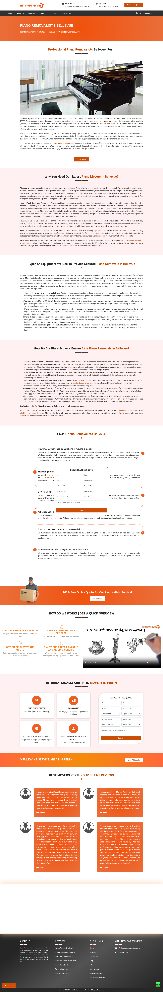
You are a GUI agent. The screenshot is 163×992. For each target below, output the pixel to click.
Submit (81, 510)
